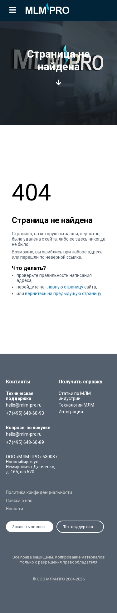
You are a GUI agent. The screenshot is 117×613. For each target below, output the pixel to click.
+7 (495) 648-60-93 (25, 413)
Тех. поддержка (78, 526)
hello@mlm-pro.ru (23, 405)
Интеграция (71, 411)
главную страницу (64, 286)
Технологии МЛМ (76, 405)
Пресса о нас (19, 500)
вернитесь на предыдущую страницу (63, 293)
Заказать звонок (28, 526)
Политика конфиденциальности (39, 492)
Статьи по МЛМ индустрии (75, 396)
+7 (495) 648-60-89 (25, 442)
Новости (14, 508)
